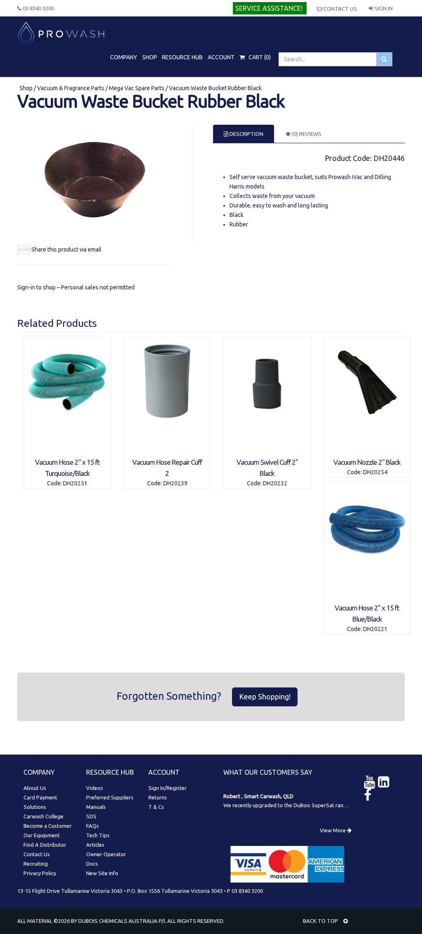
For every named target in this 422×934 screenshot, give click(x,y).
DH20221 (375, 629)
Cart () (259, 57)
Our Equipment (41, 835)
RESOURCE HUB (182, 57)
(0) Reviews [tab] (306, 134)
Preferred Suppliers (110, 797)
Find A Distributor (44, 845)
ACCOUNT (221, 57)
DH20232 (275, 483)
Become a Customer (47, 826)
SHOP (149, 57)
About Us (34, 788)
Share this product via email (66, 249)
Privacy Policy (39, 873)
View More (333, 830)
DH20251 (75, 483)
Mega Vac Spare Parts (136, 88)
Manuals (96, 807)
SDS (91, 816)
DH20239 (175, 483)
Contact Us (339, 9)
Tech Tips (98, 835)
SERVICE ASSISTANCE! (268, 8)
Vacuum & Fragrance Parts (70, 88)
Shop (26, 88)
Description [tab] (245, 134)
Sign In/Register (167, 788)
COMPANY (123, 57)
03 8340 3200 (37, 8)
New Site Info (102, 873)
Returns (157, 797)
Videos (94, 788)
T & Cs (156, 807)
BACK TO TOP (321, 921)
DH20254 (375, 472)
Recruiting (35, 863)
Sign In (383, 8)
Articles (95, 845)
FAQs (92, 826)
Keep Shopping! (265, 696)
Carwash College (43, 816)
